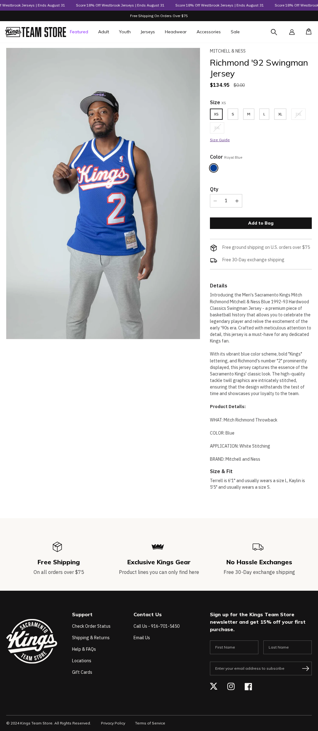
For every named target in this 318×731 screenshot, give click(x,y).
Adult (103, 32)
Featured (79, 32)
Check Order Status (91, 626)
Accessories (209, 32)
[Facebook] (248, 686)
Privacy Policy (113, 723)
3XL (219, 129)
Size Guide (220, 139)
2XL (300, 115)
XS (216, 114)
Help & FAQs (84, 649)
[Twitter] (213, 686)
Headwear (176, 32)
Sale (235, 32)
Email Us (142, 637)
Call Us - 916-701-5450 (156, 626)
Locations (81, 660)
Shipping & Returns (91, 637)
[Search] (279, 35)
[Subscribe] (305, 668)
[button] (307, 32)
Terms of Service (150, 723)
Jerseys (148, 32)
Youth (125, 32)
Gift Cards (82, 672)
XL (280, 114)
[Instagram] (231, 686)
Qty (214, 189)
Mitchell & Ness (228, 51)
